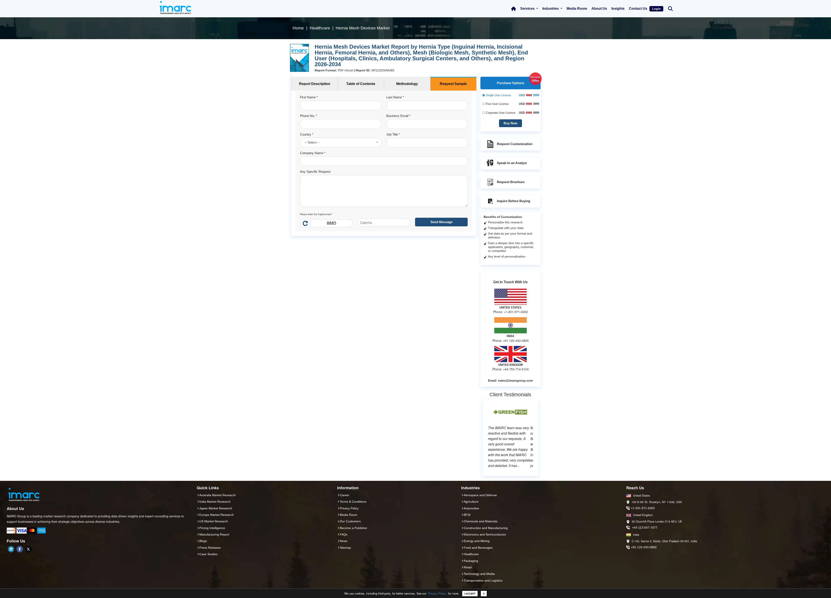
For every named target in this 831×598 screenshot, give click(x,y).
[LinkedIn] (11, 549)
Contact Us (638, 8)
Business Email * (398, 116)
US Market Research (213, 521)
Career (344, 495)
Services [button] (527, 8)
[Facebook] (19, 549)
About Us (599, 8)
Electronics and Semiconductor (485, 534)
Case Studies (208, 554)
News (343, 541)
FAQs (343, 534)
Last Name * (395, 97)
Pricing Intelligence (212, 528)
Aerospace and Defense (480, 495)
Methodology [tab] (407, 84)
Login (656, 8)
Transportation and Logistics (483, 580)
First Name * (309, 97)
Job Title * (393, 134)
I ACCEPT (469, 593)
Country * (306, 134)
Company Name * (312, 153)
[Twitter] (28, 549)
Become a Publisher (353, 528)
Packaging (471, 561)
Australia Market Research (217, 495)
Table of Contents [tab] (360, 84)
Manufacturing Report (214, 534)
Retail (468, 567)
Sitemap (345, 547)
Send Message (441, 222)
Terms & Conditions (353, 501)
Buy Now (510, 123)
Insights (618, 8)
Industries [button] (551, 8)
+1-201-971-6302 (643, 508)
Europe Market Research (216, 514)
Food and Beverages (478, 547)
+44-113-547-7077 (644, 527)
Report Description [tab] (314, 84)
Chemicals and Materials (481, 521)
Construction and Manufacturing (486, 528)
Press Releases (210, 547)
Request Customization (514, 144)
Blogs (203, 541)
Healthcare (471, 554)
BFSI (467, 514)
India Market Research (214, 501)
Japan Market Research (215, 508)
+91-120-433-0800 (644, 547)
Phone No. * (308, 116)
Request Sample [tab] (453, 84)
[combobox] (340, 142)
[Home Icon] (513, 8)
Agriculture (471, 501)
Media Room (577, 8)
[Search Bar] (670, 8)
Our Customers (350, 521)
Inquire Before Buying (513, 201)
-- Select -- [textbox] (311, 142)
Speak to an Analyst (512, 163)
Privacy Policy (437, 593)
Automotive (471, 508)
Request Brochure (511, 182)
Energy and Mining (477, 541)
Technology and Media (479, 574)
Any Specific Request (315, 171)
